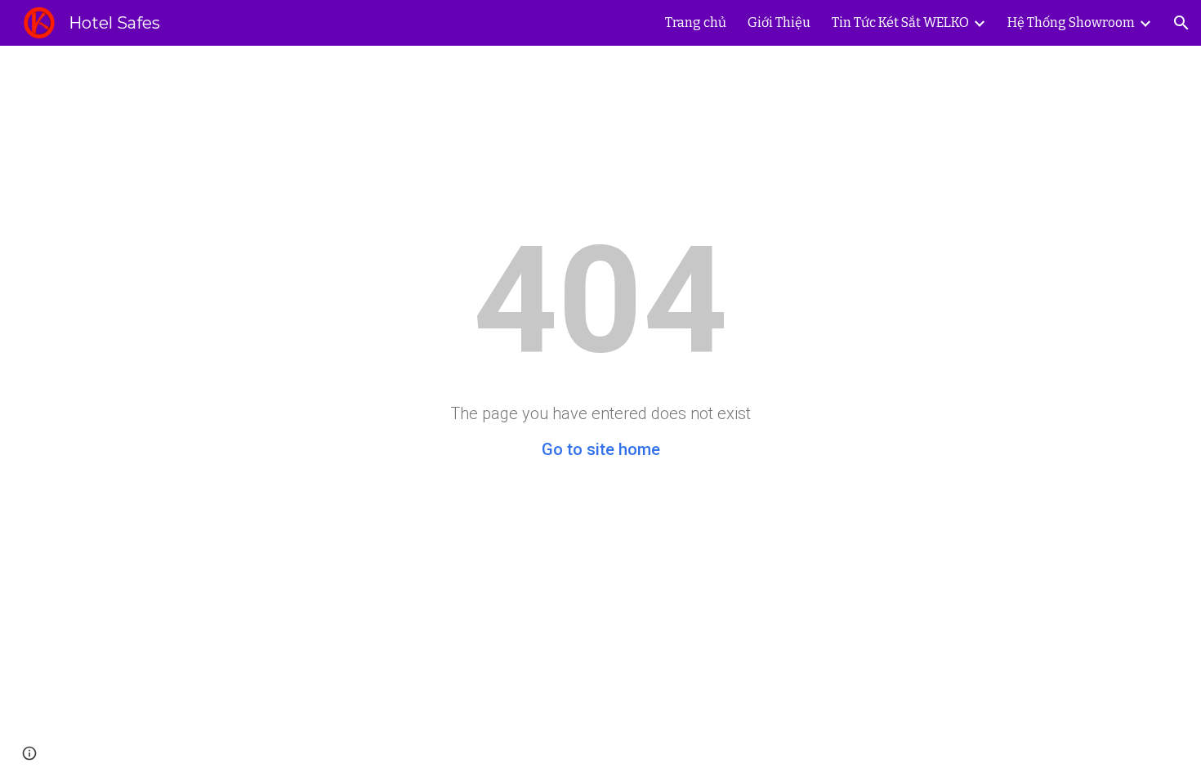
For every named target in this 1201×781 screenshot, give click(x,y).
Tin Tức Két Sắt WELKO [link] (900, 22)
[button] (1181, 22)
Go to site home (601, 449)
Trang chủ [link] (695, 22)
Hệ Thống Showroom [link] (1071, 22)
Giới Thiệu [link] (779, 22)
